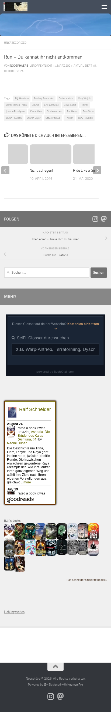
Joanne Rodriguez (15, 111)
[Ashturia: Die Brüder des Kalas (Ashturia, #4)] (9, 539)
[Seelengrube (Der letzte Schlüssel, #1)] (30, 539)
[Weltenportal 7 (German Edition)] (51, 538)
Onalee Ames (54, 111)
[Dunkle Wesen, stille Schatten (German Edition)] (93, 555)
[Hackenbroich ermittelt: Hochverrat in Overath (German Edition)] (83, 538)
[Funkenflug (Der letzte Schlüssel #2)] (20, 539)
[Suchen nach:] (46, 272)
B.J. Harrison (22, 98)
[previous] (5, 170)
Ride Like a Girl (84, 170)
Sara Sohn (88, 111)
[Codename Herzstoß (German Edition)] (93, 539)
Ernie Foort (70, 104)
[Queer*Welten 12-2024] (30, 553)
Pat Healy (72, 111)
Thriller (69, 117)
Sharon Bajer (33, 117)
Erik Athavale (51, 104)
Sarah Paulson (14, 117)
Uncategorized (15, 43)
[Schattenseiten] (51, 555)
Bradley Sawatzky (44, 98)
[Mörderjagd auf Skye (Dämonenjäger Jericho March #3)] (9, 555)
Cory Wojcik (84, 98)
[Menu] (104, 6)
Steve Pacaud (53, 117)
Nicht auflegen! (41, 170)
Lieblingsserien (14, 612)
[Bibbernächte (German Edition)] (9, 570)
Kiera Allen (36, 111)
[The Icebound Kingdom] (72, 538)
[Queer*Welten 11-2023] (20, 554)
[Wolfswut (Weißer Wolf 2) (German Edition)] (72, 553)
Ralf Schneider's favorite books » (87, 580)
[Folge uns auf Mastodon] (103, 219)
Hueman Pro (75, 684)
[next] (97, 170)
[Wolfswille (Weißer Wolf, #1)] (83, 553)
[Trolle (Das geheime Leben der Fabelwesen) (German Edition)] (20, 571)
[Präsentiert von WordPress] (45, 684)
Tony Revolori (85, 117)
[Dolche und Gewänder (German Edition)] (62, 553)
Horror (84, 104)
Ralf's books (12, 521)
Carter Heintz (66, 98)
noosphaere (19, 65)
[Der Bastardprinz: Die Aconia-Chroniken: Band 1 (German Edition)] (62, 538)
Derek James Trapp (16, 104)
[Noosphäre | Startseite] (20, 6)
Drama (35, 104)
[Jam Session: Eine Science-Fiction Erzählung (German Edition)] (41, 555)
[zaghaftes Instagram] (95, 219)
